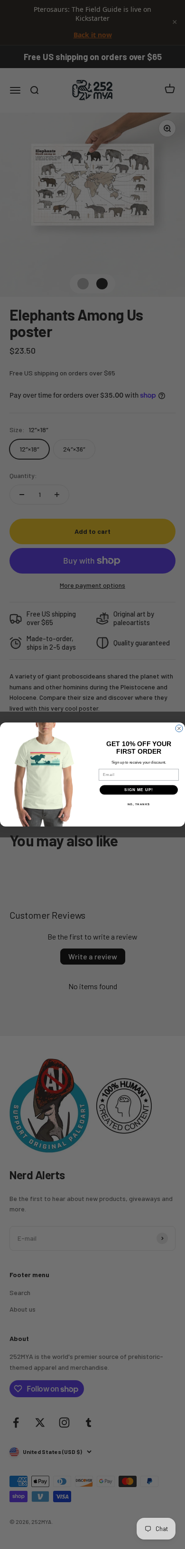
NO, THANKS (139, 804)
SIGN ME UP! (138, 790)
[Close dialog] (179, 728)
